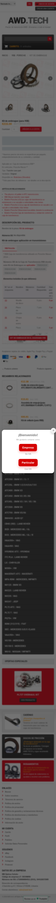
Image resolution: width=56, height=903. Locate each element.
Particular (28, 462)
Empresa (28, 447)
